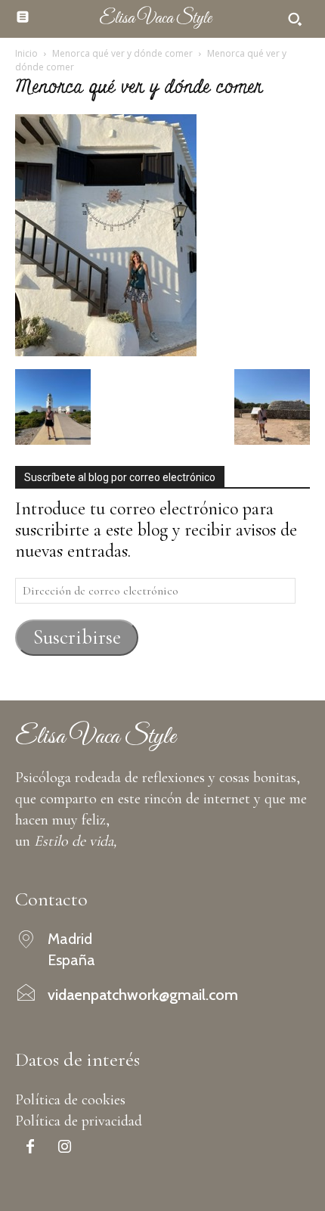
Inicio (26, 53)
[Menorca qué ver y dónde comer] (106, 351)
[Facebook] (30, 1148)
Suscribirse (77, 637)
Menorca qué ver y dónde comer (122, 53)
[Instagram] (64, 1148)
